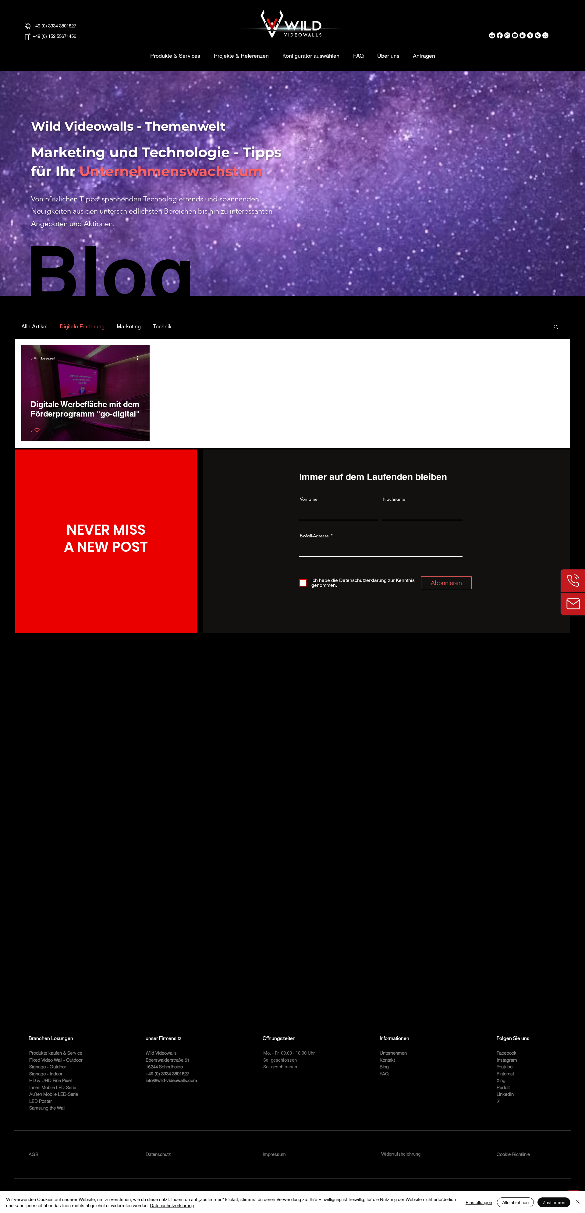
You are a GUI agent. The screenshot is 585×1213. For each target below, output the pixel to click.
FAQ (384, 1074)
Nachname (394, 499)
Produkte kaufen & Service (55, 1053)
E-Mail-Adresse (314, 535)
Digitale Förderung (82, 326)
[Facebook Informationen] (500, 35)
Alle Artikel (34, 326)
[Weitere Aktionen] (139, 358)
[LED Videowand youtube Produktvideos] (515, 35)
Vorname (308, 499)
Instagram (507, 1060)
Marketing (129, 326)
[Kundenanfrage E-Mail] (572, 604)
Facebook (506, 1053)
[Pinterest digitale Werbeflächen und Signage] (538, 35)
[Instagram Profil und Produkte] (507, 35)
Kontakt (387, 1060)
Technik (162, 326)
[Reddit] (492, 35)
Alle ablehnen (515, 1202)
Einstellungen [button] (479, 1202)
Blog (384, 1067)
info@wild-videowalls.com (171, 1080)
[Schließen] (577, 1202)
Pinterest (505, 1074)
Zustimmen (554, 1202)
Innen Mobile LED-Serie (52, 1087)
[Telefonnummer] (572, 580)
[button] (310, 53)
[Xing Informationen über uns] (530, 35)
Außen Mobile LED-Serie (53, 1094)
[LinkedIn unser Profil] (522, 35)
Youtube (504, 1067)
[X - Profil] (545, 35)
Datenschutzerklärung (172, 1205)
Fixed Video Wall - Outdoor (56, 1060)
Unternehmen (393, 1053)
